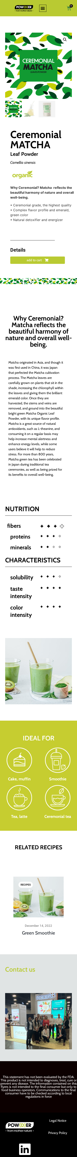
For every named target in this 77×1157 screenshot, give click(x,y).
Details (17, 250)
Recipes (26, 884)
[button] (42, 8)
